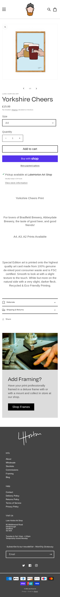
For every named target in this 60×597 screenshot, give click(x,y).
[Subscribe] (50, 554)
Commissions (12, 470)
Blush (36, 591)
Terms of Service (13, 503)
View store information (16, 183)
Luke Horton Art (32, 588)
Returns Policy (12, 499)
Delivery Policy (12, 496)
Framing (10, 473)
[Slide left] (23, 88)
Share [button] (8, 319)
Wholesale (10, 462)
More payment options (30, 166)
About (8, 459)
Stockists (10, 466)
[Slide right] (36, 88)
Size (4, 116)
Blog (8, 477)
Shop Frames (21, 406)
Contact (9, 492)
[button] (4, 9)
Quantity (7, 131)
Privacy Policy (12, 506)
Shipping (14, 110)
